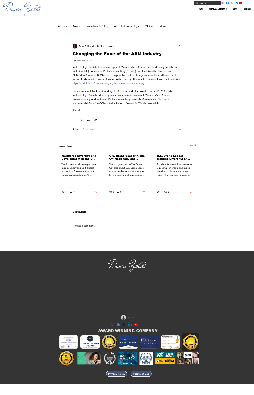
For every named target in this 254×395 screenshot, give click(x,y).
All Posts (62, 26)
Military (149, 26)
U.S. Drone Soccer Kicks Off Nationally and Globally (127, 157)
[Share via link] (95, 120)
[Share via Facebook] (74, 120)
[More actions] (179, 46)
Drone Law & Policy (97, 26)
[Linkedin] (236, 3)
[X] (232, 3)
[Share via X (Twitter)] (81, 120)
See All (193, 145)
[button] (218, 9)
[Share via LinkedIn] (88, 120)
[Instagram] (223, 3)
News (76, 26)
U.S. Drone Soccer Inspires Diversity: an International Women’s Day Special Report (173, 157)
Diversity (77, 110)
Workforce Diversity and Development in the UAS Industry (79, 157)
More (162, 26)
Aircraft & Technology (126, 26)
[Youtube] (240, 3)
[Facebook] (227, 3)
